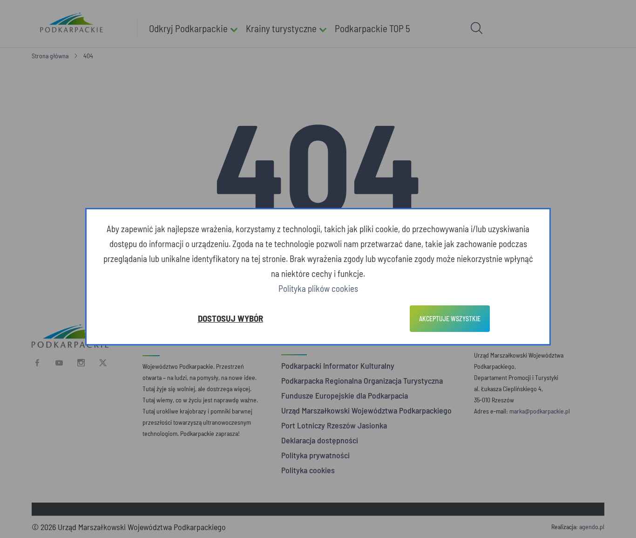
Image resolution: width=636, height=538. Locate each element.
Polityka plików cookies (318, 288)
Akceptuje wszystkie (449, 319)
